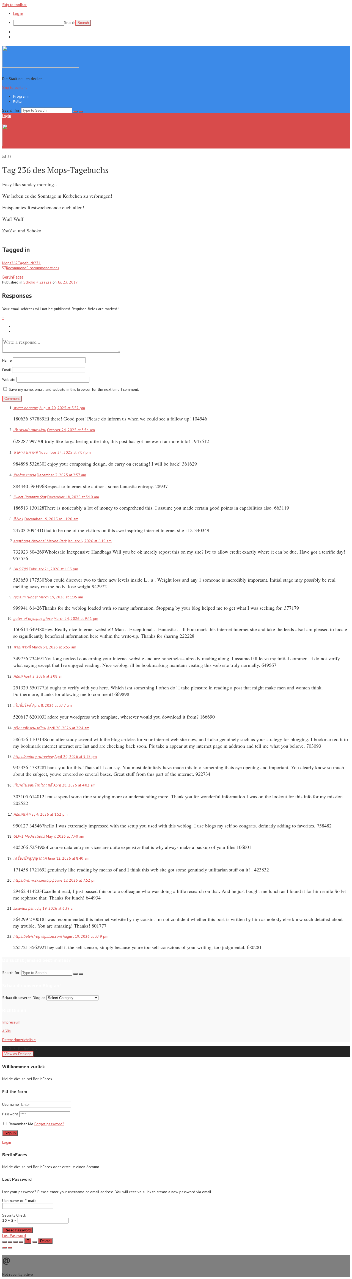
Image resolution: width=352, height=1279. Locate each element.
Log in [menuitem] (18, 13)
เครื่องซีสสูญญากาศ (30, 858)
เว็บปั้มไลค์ (22, 705)
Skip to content (14, 87)
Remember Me (21, 1123)
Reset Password (17, 1230)
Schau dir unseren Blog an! (24, 997)
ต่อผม (18, 676)
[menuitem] (181, 23)
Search (69, 22)
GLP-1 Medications (29, 836)
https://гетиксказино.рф (33, 880)
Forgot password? (49, 1123)
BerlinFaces (13, 277)
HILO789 (20, 568)
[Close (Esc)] (4, 1242)
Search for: (11, 110)
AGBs (6, 1030)
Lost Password (14, 1235)
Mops (10, 262)
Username (10, 1104)
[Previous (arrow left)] (4, 1247)
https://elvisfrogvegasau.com (37, 936)
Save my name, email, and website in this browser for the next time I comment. (74, 389)
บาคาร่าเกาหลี (25, 452)
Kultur (18, 36)
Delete (45, 1241)
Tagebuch (29, 262)
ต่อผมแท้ (20, 814)
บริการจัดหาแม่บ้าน (29, 727)
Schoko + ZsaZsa (37, 282)
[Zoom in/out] (21, 1242)
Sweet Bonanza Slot (29, 496)
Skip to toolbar (14, 4)
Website (8, 379)
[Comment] (34, 1242)
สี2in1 (18, 518)
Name (7, 360)
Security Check (14, 1218)
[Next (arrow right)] (10, 1247)
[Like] (27, 1241)
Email (6, 369)
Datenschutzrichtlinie (19, 1039)
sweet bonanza (25, 407)
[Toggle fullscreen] (15, 1242)
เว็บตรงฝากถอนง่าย (29, 429)
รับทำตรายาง (24, 474)
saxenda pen (23, 908)
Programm (22, 31)
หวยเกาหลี (22, 647)
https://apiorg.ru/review (33, 756)
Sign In (10, 1133)
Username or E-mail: (18, 1200)
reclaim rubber (25, 597)
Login (6, 115)
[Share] (10, 1242)
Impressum (11, 1022)
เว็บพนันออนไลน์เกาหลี (32, 785)
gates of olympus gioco (33, 618)
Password (10, 1114)
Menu (16, 115)
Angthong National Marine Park (40, 540)
